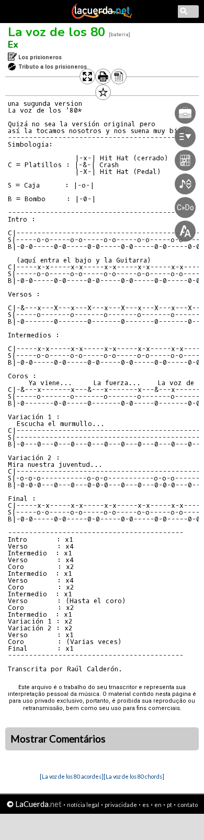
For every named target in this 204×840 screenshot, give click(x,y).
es (145, 804)
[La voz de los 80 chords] (134, 776)
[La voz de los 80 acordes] (72, 776)
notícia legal (83, 804)
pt (169, 804)
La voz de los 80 (56, 32)
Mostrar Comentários (58, 739)
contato (187, 804)
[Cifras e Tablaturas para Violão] (102, 17)
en (158, 804)
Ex (13, 44)
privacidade (121, 804)
